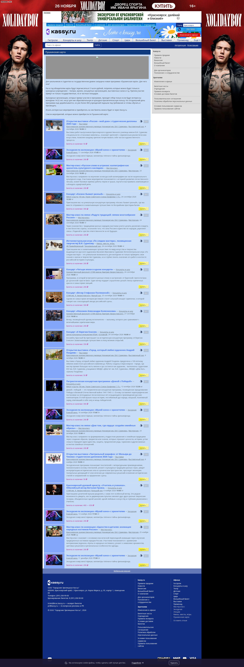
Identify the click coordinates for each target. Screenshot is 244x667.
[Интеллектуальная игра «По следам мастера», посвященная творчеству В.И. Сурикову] (54, 245)
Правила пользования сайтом (167, 108)
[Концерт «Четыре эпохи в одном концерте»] (54, 273)
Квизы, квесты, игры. (106, 243)
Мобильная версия (122, 571)
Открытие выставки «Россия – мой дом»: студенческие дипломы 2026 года (101, 122)
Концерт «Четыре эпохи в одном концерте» (89, 269)
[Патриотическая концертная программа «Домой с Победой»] (54, 385)
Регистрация (192, 45)
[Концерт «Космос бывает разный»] (54, 198)
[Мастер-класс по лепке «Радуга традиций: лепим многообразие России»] (54, 219)
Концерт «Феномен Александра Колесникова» (91, 311)
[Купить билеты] (55, 582)
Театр (90, 40)
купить (143, 144)
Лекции (176, 612)
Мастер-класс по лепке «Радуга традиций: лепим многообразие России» (100, 216)
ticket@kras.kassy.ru (56, 603)
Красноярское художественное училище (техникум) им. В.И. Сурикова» (96, 126)
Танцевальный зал (92, 246)
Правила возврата (162, 91)
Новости (69, 25)
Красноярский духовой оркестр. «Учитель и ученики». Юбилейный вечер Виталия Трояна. (96, 486)
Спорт (115, 40)
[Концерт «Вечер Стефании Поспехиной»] (54, 297)
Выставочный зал (136, 126)
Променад (182, 40)
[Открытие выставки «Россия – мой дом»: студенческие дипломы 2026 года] (54, 125)
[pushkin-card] (141, 121)
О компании (100, 25)
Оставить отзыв (180, 620)
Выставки (166, 40)
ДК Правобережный (74, 246)
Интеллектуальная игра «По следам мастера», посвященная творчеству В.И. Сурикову (98, 242)
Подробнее (136, 663)
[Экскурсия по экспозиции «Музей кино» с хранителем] (54, 154)
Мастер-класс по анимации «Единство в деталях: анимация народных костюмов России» (98, 528)
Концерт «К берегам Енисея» (81, 332)
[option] (122, 17)
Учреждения (149, 25)
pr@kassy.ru (53, 606)
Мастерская (133, 171)
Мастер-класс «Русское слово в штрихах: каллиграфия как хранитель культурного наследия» (97, 166)
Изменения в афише (189, 35)
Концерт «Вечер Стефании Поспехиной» (88, 292)
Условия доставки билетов (165, 94)
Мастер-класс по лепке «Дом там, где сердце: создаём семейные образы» (100, 426)
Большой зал (97, 490)
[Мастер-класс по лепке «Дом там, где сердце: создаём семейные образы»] (54, 429)
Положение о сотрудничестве (167, 73)
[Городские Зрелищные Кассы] (60, 32)
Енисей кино (71, 152)
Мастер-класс (112, 168)
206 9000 (190, 29)
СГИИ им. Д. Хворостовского (78, 295)
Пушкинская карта (181, 617)
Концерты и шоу (72, 40)
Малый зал (96, 295)
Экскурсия (132, 150)
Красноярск (189, 25)
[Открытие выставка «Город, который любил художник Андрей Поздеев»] (54, 354)
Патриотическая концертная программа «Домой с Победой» (99, 381)
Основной (102, 334)
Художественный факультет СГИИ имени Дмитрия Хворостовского (94, 272)
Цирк (127, 40)
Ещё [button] (196, 40)
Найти (97, 45)
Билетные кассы (134, 25)
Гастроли (53, 40)
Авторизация (180, 45)
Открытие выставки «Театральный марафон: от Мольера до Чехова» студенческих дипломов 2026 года (99, 455)
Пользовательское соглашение (167, 98)
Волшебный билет (84, 25)
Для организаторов (116, 25)
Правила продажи (55, 25)
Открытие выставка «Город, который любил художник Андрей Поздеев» (100, 351)
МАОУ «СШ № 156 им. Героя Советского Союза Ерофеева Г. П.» (93, 197)
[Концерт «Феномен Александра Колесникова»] (54, 315)
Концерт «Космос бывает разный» (84, 194)
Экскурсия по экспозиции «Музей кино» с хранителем (95, 149)
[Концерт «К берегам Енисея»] (54, 336)
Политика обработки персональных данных (173, 101)
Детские (102, 40)
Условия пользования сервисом (168, 106)
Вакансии (158, 60)
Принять (174, 663)
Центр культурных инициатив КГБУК (81, 334)
